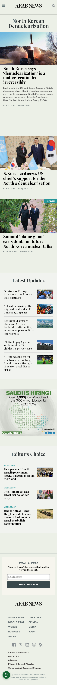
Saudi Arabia (16, 617)
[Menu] (3, 5)
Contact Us (13, 656)
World (12, 627)
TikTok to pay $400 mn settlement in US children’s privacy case (18, 345)
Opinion (33, 622)
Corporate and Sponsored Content (24, 668)
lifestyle (34, 617)
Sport (12, 636)
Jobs (31, 631)
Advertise (12, 660)
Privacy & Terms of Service (21, 664)
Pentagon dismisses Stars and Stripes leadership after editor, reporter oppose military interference (19, 327)
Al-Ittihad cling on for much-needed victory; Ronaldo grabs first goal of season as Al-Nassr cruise (18, 363)
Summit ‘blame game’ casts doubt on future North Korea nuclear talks (28, 241)
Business (14, 631)
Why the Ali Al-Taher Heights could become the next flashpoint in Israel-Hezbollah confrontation (18, 517)
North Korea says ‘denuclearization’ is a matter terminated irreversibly (24, 75)
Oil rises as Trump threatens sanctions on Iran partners (18, 294)
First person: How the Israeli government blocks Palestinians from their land (19, 473)
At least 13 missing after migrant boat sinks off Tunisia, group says (18, 309)
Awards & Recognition (18, 652)
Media (32, 627)
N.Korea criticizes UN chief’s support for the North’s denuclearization (27, 178)
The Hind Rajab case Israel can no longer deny (16, 495)
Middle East (10, 465)
